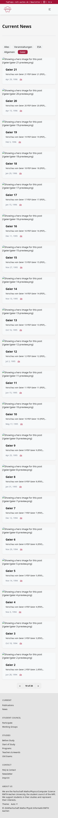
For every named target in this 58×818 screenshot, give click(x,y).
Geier (23, 52)
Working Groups (10, 726)
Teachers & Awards (11, 752)
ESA (39, 46)
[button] (49, 9)
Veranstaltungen (23, 46)
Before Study (8, 740)
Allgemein (9, 52)
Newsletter (35, 2)
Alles (6, 46)
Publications (8, 705)
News (4, 709)
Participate (7, 722)
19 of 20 (29, 685)
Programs (6, 748)
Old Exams (7, 756)
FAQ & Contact (9, 770)
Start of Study (8, 744)
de (21, 79)
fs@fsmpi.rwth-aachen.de (17, 2)
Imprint (5, 777)
